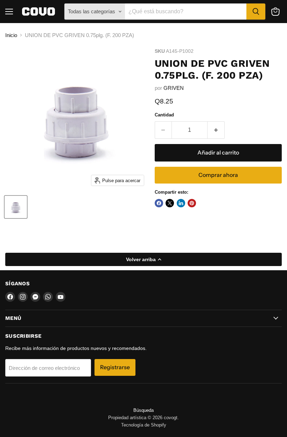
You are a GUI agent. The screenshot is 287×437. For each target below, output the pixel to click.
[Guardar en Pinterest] (192, 203)
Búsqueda (143, 410)
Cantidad (164, 114)
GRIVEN (173, 88)
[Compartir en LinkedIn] (181, 203)
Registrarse (115, 367)
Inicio (11, 35)
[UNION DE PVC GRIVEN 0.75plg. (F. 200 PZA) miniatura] (16, 207)
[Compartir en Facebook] (159, 203)
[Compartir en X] (170, 203)
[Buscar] (255, 11)
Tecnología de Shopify (143, 425)
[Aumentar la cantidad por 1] (216, 130)
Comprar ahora (218, 175)
